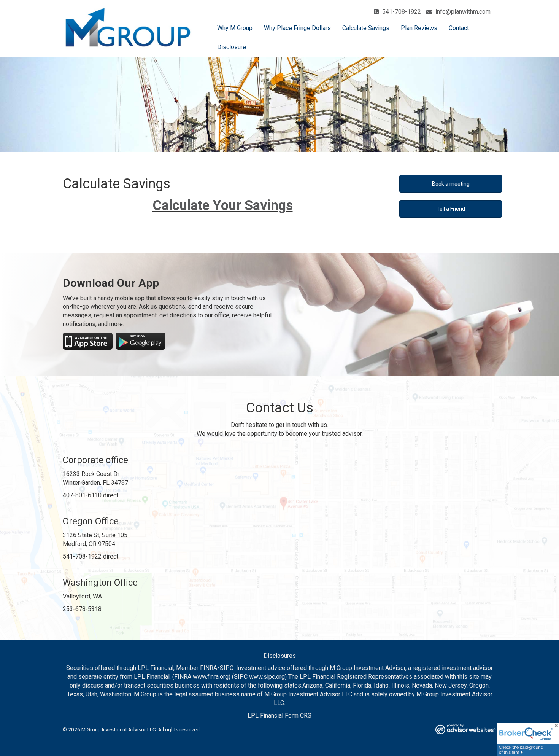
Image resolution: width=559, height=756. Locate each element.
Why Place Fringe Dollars (297, 28)
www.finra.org (211, 676)
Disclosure (231, 47)
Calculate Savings (365, 28)
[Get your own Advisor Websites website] (465, 729)
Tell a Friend (451, 209)
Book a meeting (451, 184)
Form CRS (298, 715)
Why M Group (235, 28)
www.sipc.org (267, 676)
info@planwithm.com (462, 11)
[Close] (553, 728)
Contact (459, 28)
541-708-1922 (401, 11)
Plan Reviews (419, 28)
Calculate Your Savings (222, 205)
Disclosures (280, 655)
